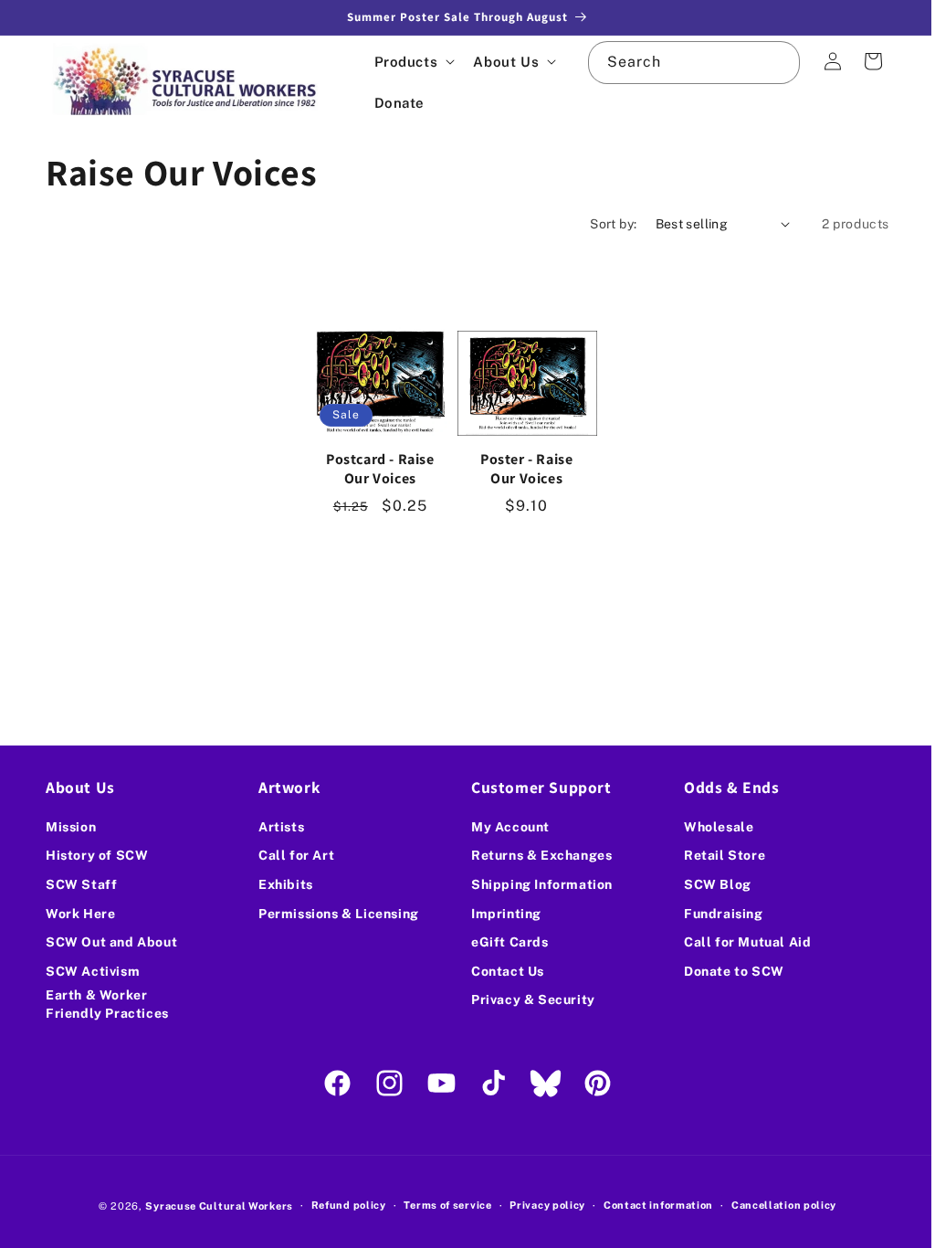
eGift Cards (503, 942)
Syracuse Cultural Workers (213, 1205)
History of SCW (97, 855)
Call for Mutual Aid (737, 942)
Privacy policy (541, 1205)
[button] (413, 61)
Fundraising (713, 913)
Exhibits (282, 884)
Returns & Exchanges (535, 855)
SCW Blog (707, 884)
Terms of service (441, 1205)
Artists (277, 827)
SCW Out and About (111, 942)
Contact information (651, 1205)
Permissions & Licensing (335, 913)
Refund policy (341, 1205)
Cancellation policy (776, 1205)
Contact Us (501, 971)
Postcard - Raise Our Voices (378, 465)
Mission (71, 827)
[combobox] (683, 62)
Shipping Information (535, 884)
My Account (504, 827)
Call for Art (293, 855)
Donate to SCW (724, 971)
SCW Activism (93, 971)
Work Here (80, 913)
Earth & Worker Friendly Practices (107, 1004)
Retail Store (714, 855)
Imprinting (500, 913)
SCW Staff (81, 884)
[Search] (765, 62)
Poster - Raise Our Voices (521, 465)
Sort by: (599, 224)
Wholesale (708, 827)
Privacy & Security (527, 999)
